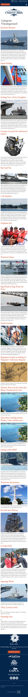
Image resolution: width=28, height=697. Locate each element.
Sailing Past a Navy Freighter (13, 97)
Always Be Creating (13, 691)
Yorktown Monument (10, 482)
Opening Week (7, 581)
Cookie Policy (18, 685)
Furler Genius (7, 323)
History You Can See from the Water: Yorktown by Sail (14, 388)
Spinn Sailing (6, 63)
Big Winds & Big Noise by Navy (12, 288)
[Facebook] (11, 678)
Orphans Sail (6, 223)
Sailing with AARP (9, 449)
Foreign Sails (6, 546)
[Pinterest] (17, 678)
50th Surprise (6, 196)
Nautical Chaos (7, 257)
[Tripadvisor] (14, 678)
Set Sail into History (9, 510)
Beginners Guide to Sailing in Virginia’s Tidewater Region (13, 358)
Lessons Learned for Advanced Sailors (14, 132)
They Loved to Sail (9, 607)
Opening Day (7, 616)
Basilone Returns (8, 27)
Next (25, 632)
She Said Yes (6, 168)
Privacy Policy (13, 685)
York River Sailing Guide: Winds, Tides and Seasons (12, 419)
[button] (26, 4)
